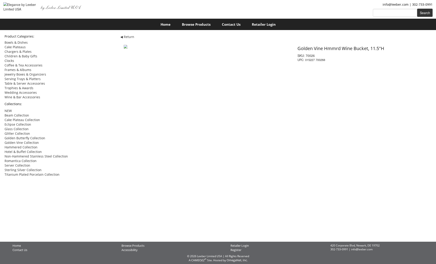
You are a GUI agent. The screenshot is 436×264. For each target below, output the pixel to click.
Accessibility (129, 250)
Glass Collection (17, 129)
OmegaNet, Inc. (237, 260)
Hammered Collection (21, 147)
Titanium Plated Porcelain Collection (32, 174)
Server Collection (17, 165)
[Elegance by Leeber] (20, 5)
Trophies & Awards (19, 88)
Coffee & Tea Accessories (23, 65)
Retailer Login (264, 24)
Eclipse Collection (18, 124)
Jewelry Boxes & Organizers (25, 74)
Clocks (9, 60)
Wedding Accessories (21, 92)
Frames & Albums (18, 70)
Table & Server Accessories (25, 83)
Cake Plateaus (15, 47)
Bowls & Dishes (16, 42)
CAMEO (198, 260)
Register (235, 250)
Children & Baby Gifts (21, 56)
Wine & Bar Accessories (22, 97)
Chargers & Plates (18, 51)
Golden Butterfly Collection (25, 138)
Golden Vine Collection (22, 142)
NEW (8, 111)
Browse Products (196, 24)
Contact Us (231, 24)
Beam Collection (17, 115)
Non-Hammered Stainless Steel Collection (36, 156)
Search (425, 12)
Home (166, 24)
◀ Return (127, 37)
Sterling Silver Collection (23, 170)
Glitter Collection (17, 133)
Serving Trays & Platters (23, 79)
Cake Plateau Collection (22, 120)
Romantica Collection (21, 161)
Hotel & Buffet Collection (23, 152)
